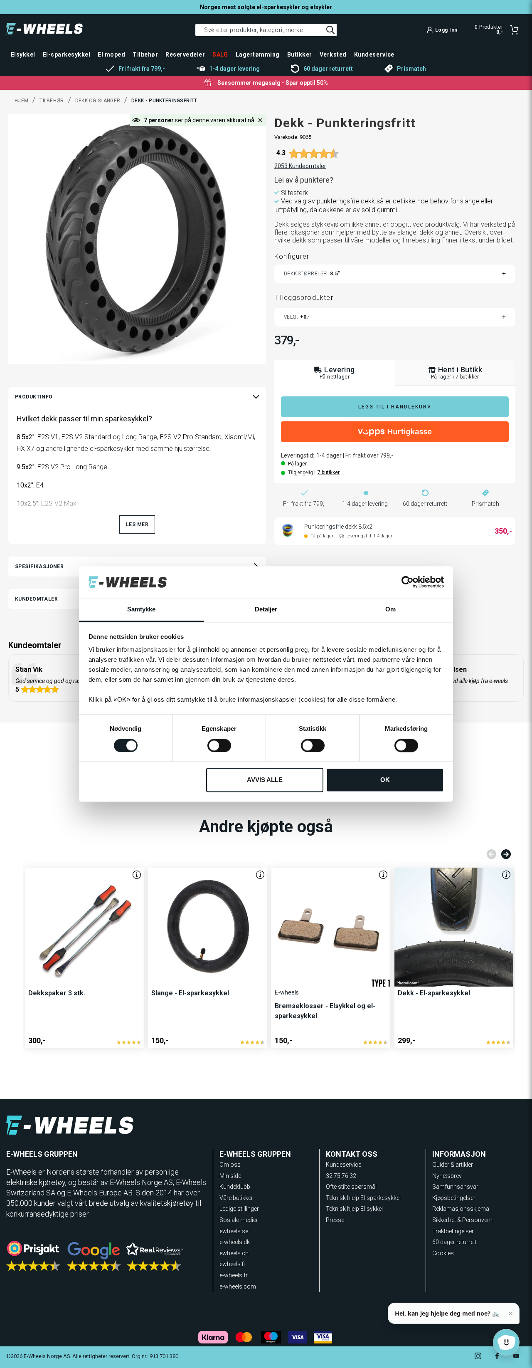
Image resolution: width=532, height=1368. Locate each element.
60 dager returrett (454, 1242)
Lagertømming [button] (258, 54)
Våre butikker (236, 1198)
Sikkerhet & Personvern (462, 1220)
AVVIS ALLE (265, 780)
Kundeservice (343, 1164)
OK (385, 780)
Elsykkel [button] (23, 54)
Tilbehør (51, 101)
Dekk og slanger (98, 101)
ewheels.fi (232, 1264)
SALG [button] (220, 54)
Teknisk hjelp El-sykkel (354, 1208)
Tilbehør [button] (145, 54)
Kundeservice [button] (374, 54)
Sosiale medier (238, 1220)
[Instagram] (478, 1357)
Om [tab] (390, 609)
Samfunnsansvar (455, 1186)
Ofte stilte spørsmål (351, 1186)
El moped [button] (111, 54)
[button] (260, 120)
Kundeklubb (234, 1186)
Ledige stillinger (239, 1208)
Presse (335, 1220)
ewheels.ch (234, 1253)
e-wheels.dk (234, 1242)
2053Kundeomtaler (300, 166)
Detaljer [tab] (266, 609)
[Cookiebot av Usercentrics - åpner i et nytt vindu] (407, 582)
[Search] (330, 30)
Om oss (230, 1164)
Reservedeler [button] (185, 54)
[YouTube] (516, 1357)
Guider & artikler (452, 1164)
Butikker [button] (299, 54)
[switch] (219, 745)
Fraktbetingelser (453, 1231)
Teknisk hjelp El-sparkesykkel (363, 1198)
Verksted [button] (333, 54)
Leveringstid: (297, 455)
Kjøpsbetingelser (453, 1198)
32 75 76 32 (341, 1176)
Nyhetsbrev (447, 1176)
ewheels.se (233, 1231)
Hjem (21, 101)
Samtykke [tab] (141, 609)
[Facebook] (497, 1357)
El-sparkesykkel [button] (66, 54)
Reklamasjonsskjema (460, 1208)
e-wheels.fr (233, 1275)
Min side (230, 1176)
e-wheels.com (237, 1286)
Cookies (443, 1253)
